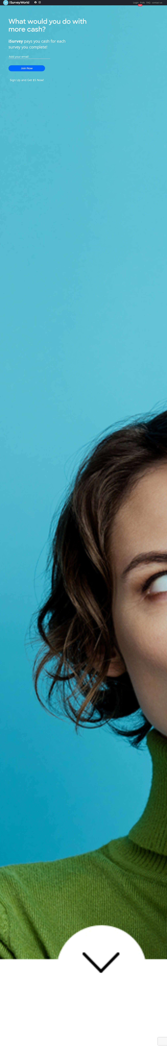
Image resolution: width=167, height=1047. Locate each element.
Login (136, 2)
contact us (157, 2)
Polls (142, 2)
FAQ (148, 2)
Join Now (27, 68)
